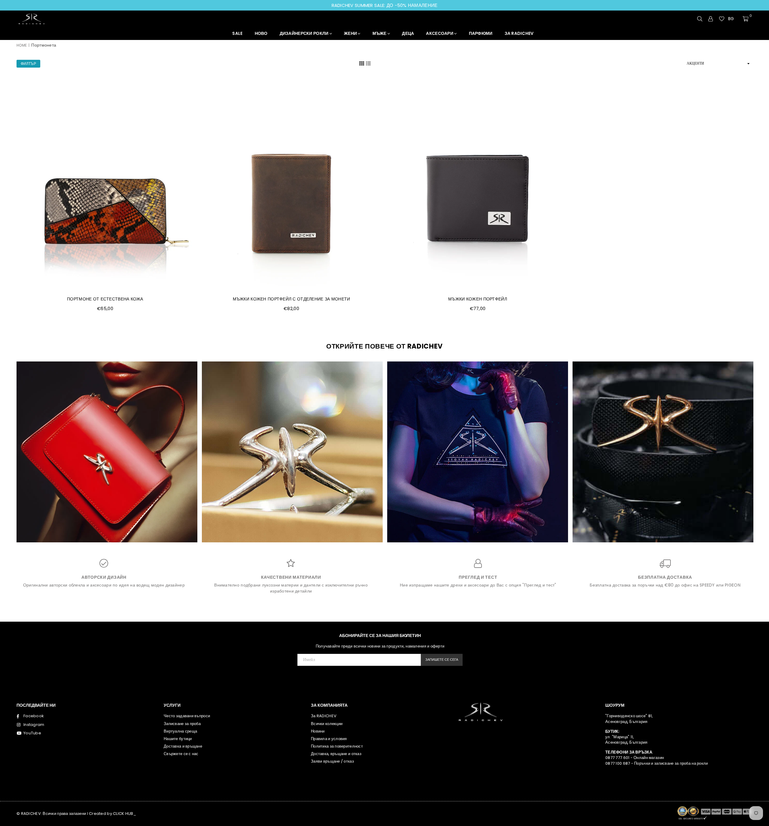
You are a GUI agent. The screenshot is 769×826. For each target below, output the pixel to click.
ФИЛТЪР (28, 63)
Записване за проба (182, 724)
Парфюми (481, 33)
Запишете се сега (441, 659)
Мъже (380, 33)
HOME (22, 45)
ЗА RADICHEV (519, 33)
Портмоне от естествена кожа (105, 299)
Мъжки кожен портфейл (477, 299)
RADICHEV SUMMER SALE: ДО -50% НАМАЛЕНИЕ (385, 5)
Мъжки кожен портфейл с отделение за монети (291, 299)
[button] (733, 19)
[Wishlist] (721, 18)
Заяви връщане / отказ (332, 761)
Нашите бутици (178, 739)
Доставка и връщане (183, 746)
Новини (318, 731)
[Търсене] (700, 18)
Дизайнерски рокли (305, 33)
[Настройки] (710, 18)
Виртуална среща (180, 731)
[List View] (368, 63)
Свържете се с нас (181, 754)
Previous (19, 454)
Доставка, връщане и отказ (336, 754)
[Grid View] (361, 63)
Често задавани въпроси (187, 716)
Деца (408, 33)
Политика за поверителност (337, 746)
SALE (237, 33)
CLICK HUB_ (124, 813)
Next (749, 454)
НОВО (261, 33)
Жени (351, 33)
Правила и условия (329, 739)
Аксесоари (440, 33)
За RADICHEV (323, 716)
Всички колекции (326, 724)
